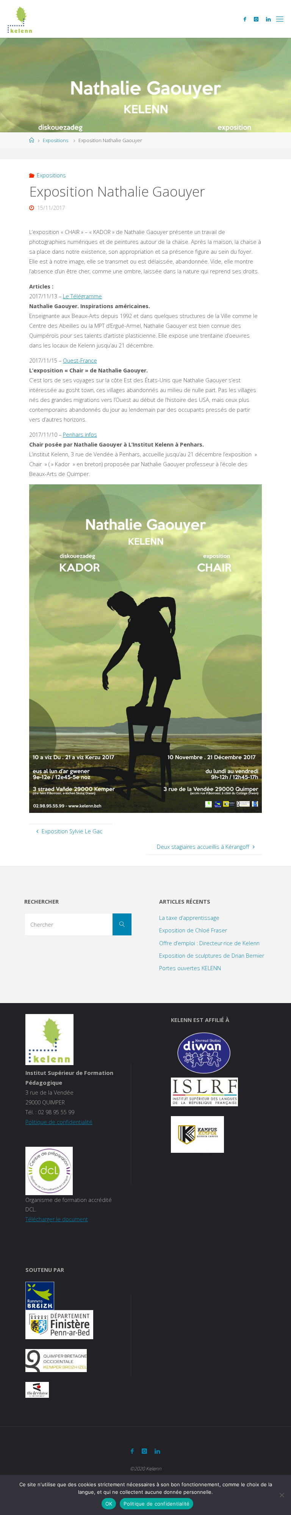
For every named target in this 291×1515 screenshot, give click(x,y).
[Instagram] (256, 19)
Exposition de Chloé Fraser (193, 930)
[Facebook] (245, 19)
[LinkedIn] (268, 19)
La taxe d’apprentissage (189, 917)
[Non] (281, 1495)
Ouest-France (80, 360)
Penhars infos (80, 434)
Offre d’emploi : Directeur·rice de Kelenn (209, 943)
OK (109, 1504)
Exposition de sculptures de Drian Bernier (211, 955)
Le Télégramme (82, 296)
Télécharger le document (56, 1219)
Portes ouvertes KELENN (190, 968)
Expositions (55, 140)
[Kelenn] (20, 18)
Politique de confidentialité (58, 1122)
